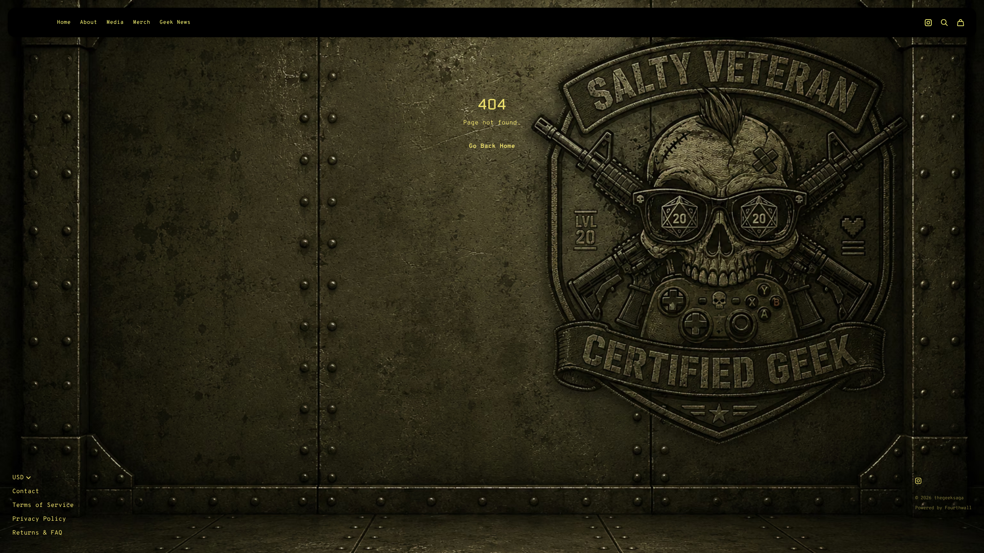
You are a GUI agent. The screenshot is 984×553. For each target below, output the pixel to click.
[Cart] (960, 22)
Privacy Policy (39, 519)
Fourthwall (958, 508)
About (88, 22)
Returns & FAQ (37, 533)
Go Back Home (492, 146)
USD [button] (18, 478)
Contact (25, 491)
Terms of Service (43, 505)
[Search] (944, 22)
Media (115, 22)
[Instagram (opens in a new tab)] (928, 22)
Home (64, 22)
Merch (141, 22)
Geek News (175, 22)
